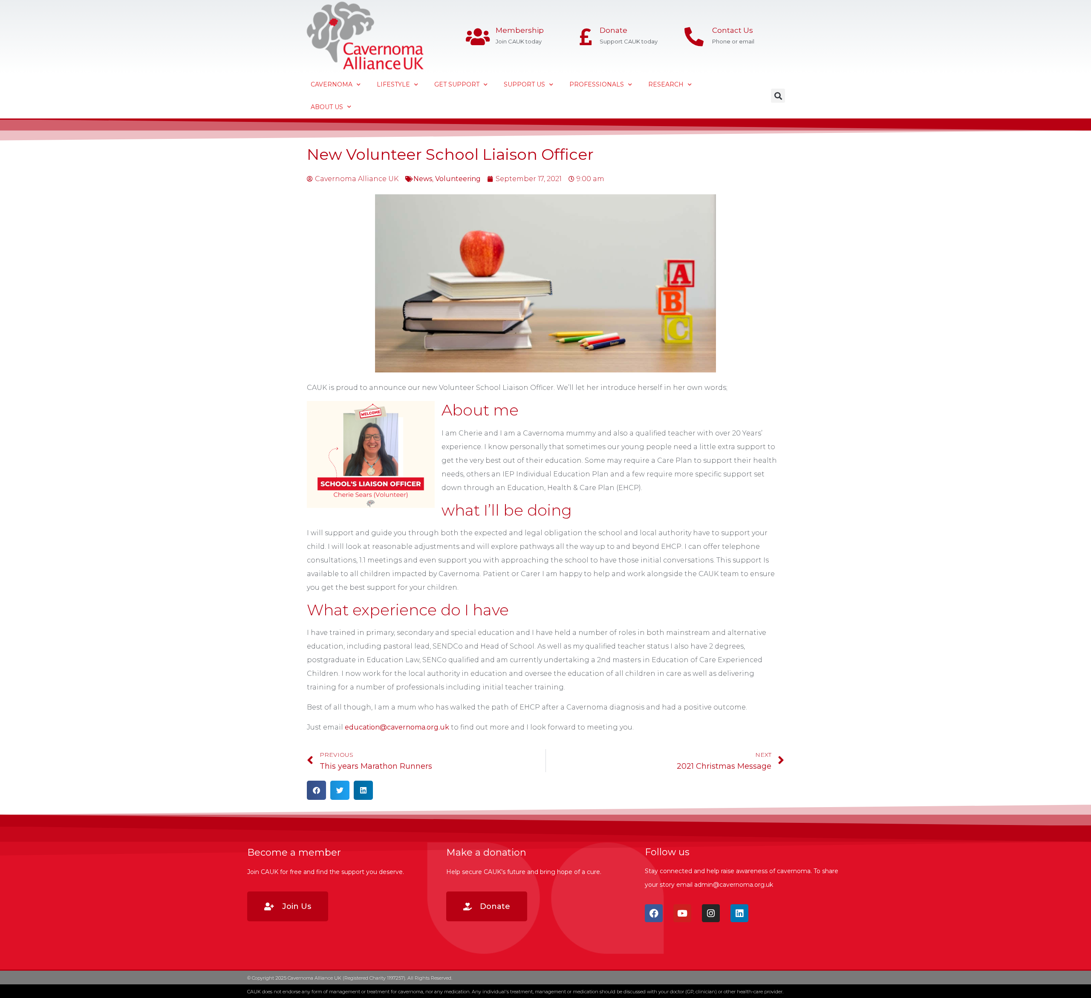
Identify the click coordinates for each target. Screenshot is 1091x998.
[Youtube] (682, 913)
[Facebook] (654, 913)
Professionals (596, 84)
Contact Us (732, 30)
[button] (778, 96)
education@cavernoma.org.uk (397, 727)
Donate (613, 30)
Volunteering (458, 179)
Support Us (524, 84)
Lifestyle (393, 84)
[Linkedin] (739, 913)
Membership (520, 30)
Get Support (456, 84)
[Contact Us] (694, 36)
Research (666, 84)
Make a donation (486, 852)
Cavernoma (331, 84)
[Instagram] (711, 913)
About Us (327, 107)
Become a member (294, 852)
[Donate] (585, 36)
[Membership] (477, 36)
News (422, 179)
